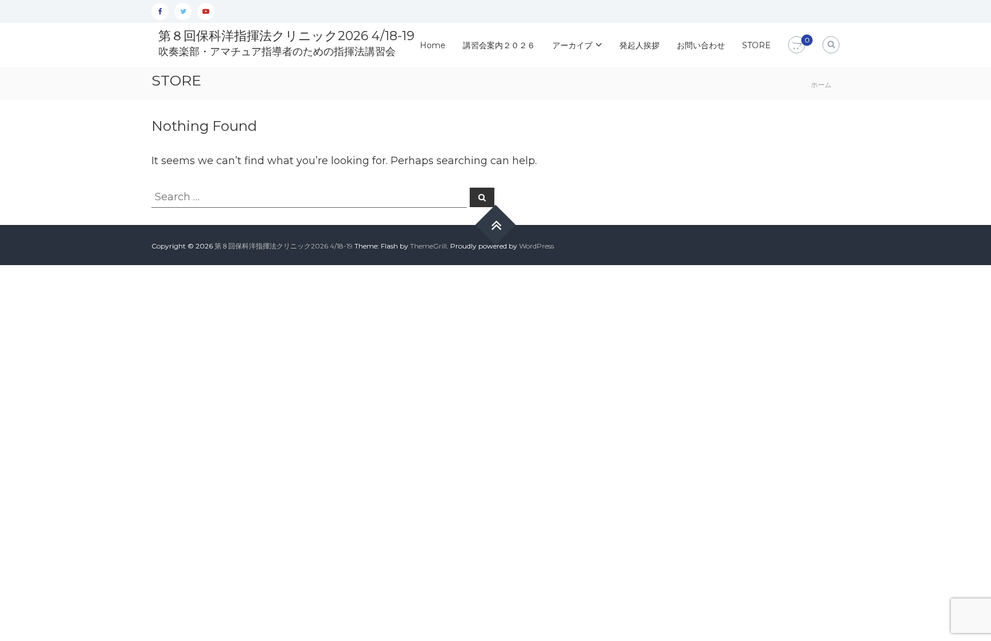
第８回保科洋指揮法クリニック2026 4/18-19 (286, 36)
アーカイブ (572, 45)
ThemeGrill (428, 246)
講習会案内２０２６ (499, 45)
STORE (756, 45)
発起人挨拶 (639, 45)
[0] (796, 45)
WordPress (536, 246)
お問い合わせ (701, 45)
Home (433, 45)
